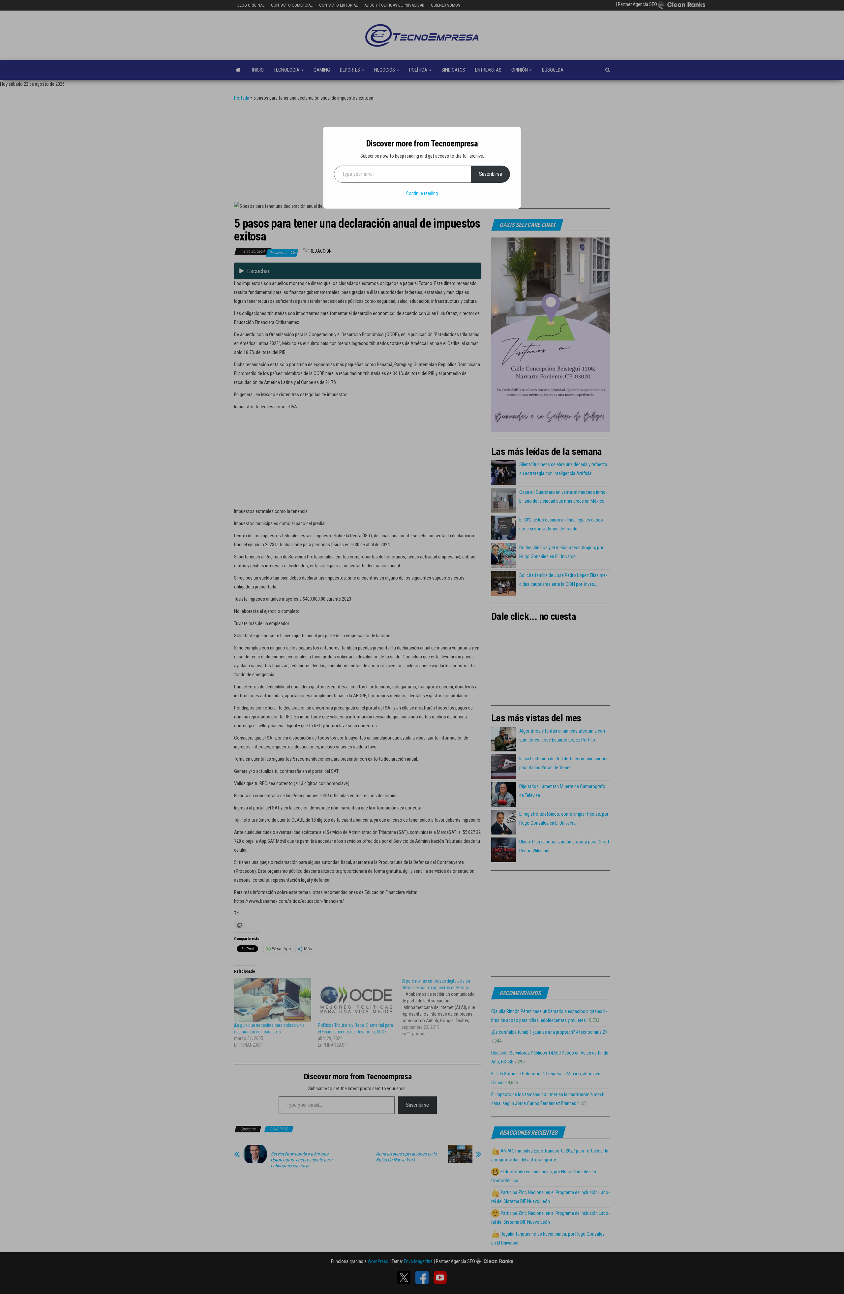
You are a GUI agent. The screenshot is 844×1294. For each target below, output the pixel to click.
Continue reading (422, 193)
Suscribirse (490, 174)
